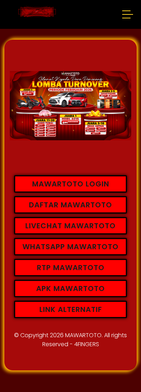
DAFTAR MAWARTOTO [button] (70, 205)
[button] (128, 15)
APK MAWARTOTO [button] (70, 288)
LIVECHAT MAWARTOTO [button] (70, 226)
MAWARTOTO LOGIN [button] (70, 184)
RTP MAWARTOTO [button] (70, 268)
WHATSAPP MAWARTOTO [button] (70, 247)
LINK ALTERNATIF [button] (70, 309)
